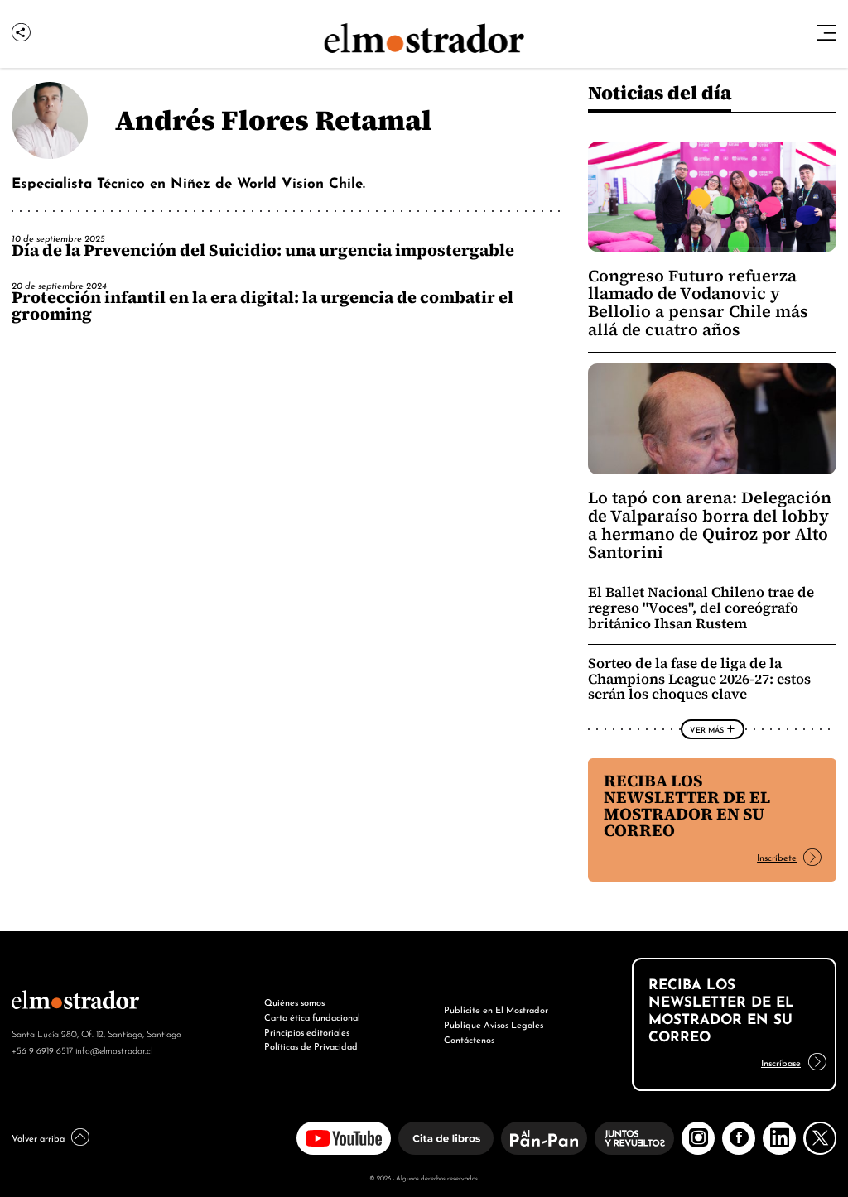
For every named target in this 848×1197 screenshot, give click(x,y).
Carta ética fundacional (312, 1016)
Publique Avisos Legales (493, 1024)
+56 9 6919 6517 (42, 1049)
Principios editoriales (306, 1031)
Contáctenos (469, 1039)
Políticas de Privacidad (311, 1045)
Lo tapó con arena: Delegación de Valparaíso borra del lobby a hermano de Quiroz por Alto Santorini (709, 525)
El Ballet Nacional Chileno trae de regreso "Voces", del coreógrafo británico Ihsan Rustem (701, 608)
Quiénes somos (294, 1001)
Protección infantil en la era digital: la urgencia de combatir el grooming (262, 305)
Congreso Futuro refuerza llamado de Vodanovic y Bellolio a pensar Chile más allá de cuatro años (698, 303)
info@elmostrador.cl (113, 1049)
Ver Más (707, 729)
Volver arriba (38, 1137)
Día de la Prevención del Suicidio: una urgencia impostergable (263, 250)
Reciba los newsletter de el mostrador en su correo (687, 805)
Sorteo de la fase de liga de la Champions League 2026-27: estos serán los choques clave (699, 679)
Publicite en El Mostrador (496, 1009)
